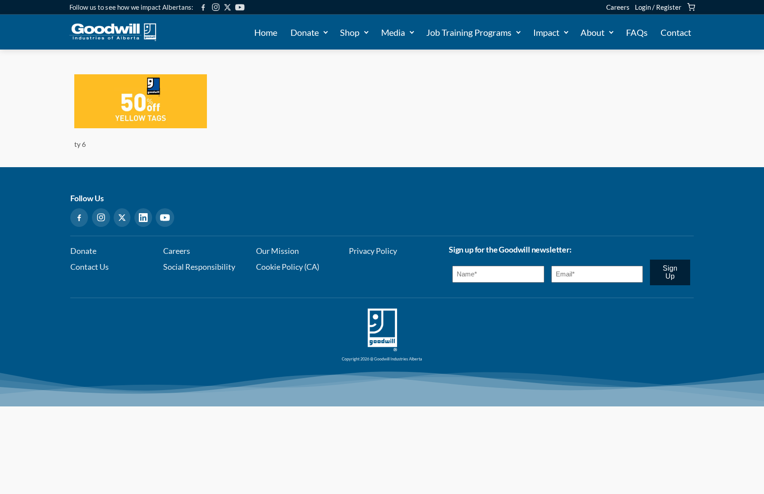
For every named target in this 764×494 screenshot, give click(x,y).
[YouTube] (239, 7)
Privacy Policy (373, 251)
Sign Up (670, 272)
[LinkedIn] (143, 217)
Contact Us (89, 267)
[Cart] (691, 7)
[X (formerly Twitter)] (227, 7)
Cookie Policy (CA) (287, 267)
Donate (304, 32)
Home (265, 32)
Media (393, 32)
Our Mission (277, 251)
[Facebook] (203, 7)
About (592, 32)
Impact (546, 32)
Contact (676, 32)
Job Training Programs (469, 32)
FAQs (637, 32)
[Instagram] (215, 7)
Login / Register (658, 7)
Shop (349, 32)
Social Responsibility (199, 267)
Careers (618, 7)
